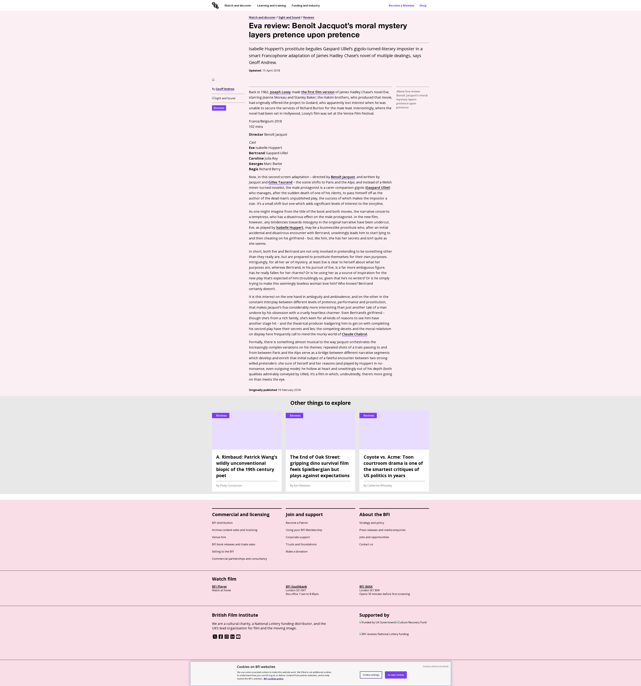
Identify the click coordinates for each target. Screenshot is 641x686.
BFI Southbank (296, 586)
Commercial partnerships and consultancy (239, 559)
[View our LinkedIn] (232, 638)
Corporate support (298, 537)
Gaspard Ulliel (377, 187)
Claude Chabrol (354, 334)
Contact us (366, 544)
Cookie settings (371, 674)
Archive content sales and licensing (234, 530)
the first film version (318, 92)
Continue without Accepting (436, 666)
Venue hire (219, 537)
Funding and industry (306, 5)
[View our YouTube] (238, 638)
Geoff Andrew (225, 89)
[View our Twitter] (215, 638)
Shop (422, 5)
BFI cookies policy (273, 678)
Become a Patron (297, 523)
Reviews (308, 17)
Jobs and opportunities (374, 537)
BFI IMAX (366, 586)
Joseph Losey (280, 92)
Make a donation (296, 551)
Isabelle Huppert (289, 227)
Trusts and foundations (301, 544)
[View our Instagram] (227, 638)
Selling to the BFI (223, 551)
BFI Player (219, 586)
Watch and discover (238, 5)
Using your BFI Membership (304, 530)
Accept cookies (396, 674)
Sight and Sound (289, 17)
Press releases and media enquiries (382, 530)
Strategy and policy (371, 523)
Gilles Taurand (280, 182)
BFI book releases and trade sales (233, 544)
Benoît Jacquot (343, 177)
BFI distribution (222, 523)
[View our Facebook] (221, 638)
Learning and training (271, 5)
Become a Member (401, 5)
